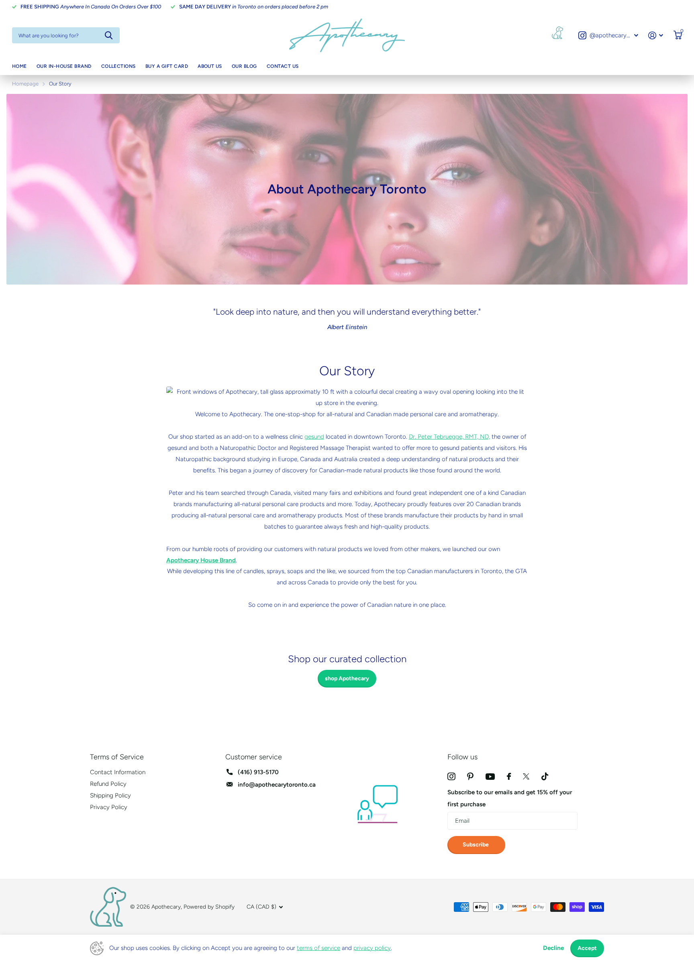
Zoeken (109, 35)
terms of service (318, 948)
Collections (118, 66)
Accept (587, 948)
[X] (526, 776)
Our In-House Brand (64, 66)
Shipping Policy (110, 795)
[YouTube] (490, 776)
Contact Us (283, 66)
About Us (210, 66)
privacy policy (372, 948)
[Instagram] (451, 776)
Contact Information (117, 772)
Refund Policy (108, 783)
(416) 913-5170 (258, 772)
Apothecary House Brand (201, 560)
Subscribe (476, 844)
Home (19, 66)
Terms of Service (117, 757)
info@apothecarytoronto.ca (277, 784)
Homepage (25, 84)
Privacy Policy (108, 807)
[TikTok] (544, 776)
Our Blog (244, 66)
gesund (314, 436)
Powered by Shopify (209, 906)
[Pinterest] (470, 776)
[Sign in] (655, 35)
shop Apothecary (347, 678)
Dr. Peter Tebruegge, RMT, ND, (449, 436)
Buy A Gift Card (166, 66)
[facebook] (509, 776)
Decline (553, 948)
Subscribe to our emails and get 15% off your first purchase (509, 798)
